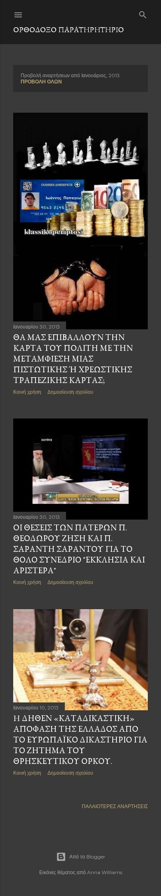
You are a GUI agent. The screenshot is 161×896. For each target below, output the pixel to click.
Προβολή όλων (41, 81)
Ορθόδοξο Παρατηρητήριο (68, 29)
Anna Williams (104, 872)
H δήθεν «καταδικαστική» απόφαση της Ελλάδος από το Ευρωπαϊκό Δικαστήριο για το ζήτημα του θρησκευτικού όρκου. (80, 739)
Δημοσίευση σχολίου (70, 392)
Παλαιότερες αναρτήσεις (115, 806)
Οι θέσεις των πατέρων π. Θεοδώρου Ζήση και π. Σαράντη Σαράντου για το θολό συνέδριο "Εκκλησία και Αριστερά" (79, 549)
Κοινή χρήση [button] (27, 392)
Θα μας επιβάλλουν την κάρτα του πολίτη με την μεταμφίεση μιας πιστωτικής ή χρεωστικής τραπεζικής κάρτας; (73, 358)
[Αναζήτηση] (143, 13)
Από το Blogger (87, 856)
